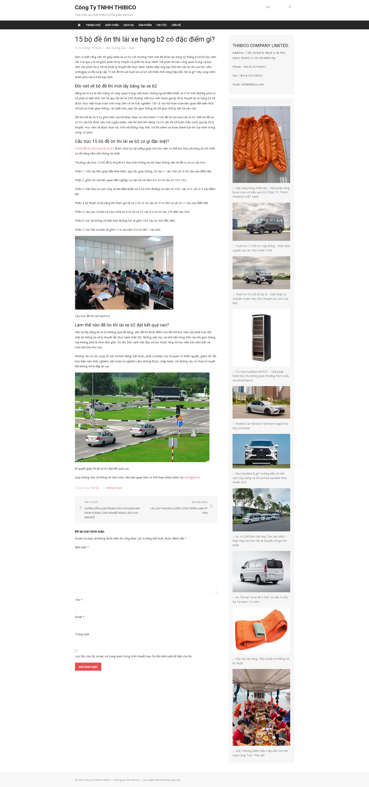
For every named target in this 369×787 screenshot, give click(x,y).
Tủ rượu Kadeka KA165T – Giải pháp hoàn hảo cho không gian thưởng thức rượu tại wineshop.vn (261, 376)
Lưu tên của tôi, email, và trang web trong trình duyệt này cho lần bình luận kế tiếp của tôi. (133, 656)
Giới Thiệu (112, 25)
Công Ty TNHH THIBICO (105, 7)
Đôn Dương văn (115, 48)
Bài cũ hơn (112, 509)
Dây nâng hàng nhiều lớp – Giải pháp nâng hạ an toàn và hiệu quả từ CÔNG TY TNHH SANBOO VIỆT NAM (261, 192)
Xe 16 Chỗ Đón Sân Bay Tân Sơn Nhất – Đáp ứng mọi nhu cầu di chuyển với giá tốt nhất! (260, 540)
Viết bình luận (114, 488)
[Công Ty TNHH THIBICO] (79, 25)
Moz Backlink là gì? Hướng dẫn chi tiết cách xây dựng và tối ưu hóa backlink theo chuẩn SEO (260, 478)
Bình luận (82, 547)
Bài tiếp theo (179, 507)
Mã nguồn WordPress (127, 780)
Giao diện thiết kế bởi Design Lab (161, 780)
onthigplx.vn (192, 477)
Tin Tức (161, 25)
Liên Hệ (176, 25)
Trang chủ (93, 25)
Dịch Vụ (129, 25)
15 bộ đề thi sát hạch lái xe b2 (94, 148)
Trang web (82, 634)
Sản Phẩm (145, 25)
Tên (78, 600)
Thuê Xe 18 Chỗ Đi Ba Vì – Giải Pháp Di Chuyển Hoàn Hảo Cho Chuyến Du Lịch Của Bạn (260, 298)
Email (79, 617)
